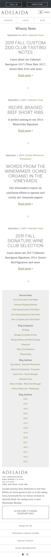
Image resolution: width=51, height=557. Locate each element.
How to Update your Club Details (25, 319)
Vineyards (25, 344)
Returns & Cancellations (25, 533)
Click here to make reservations (25, 512)
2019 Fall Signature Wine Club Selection (25, 241)
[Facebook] (23, 554)
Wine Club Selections (25, 349)
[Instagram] (27, 554)
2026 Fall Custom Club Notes (25, 299)
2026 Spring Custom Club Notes (25, 309)
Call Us (14, 4)
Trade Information (25, 548)
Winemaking (25, 354)
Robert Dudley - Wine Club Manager (25, 383)
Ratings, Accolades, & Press (25, 334)
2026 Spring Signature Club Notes (25, 314)
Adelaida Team (36, 35)
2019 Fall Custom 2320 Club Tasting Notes (25, 48)
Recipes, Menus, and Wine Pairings (25, 339)
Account (8, 20)
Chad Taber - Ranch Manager (25, 374)
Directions (37, 4)
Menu (47, 12)
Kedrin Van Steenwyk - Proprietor (25, 369)
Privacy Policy (25, 541)
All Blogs (25, 329)
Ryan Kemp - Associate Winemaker (25, 364)
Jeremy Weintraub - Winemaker (25, 388)
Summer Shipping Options (25, 304)
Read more (24, 75)
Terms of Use (25, 526)
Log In (26, 20)
